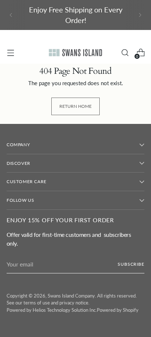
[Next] (140, 15)
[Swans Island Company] (75, 52)
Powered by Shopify (118, 310)
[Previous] (11, 15)
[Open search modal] (124, 52)
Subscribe (131, 264)
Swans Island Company (71, 296)
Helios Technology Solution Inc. (65, 310)
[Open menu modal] (10, 52)
